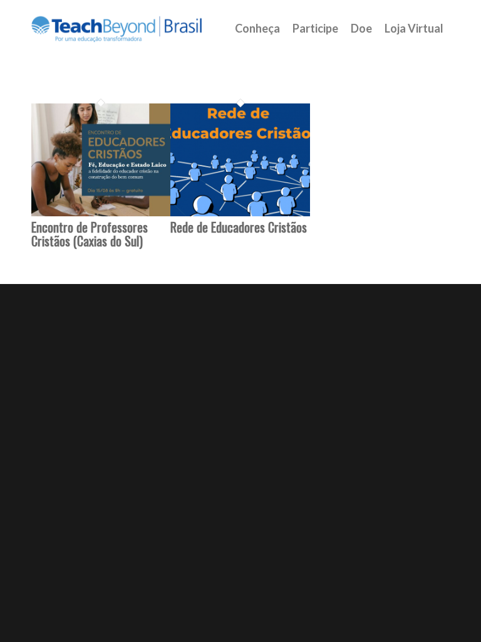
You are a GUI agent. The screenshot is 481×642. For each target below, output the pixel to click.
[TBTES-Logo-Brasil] (132, 28)
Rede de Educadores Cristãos (238, 227)
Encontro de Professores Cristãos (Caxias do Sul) (89, 234)
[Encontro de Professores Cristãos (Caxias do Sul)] (100, 213)
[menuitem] (257, 28)
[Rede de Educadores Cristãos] (239, 213)
